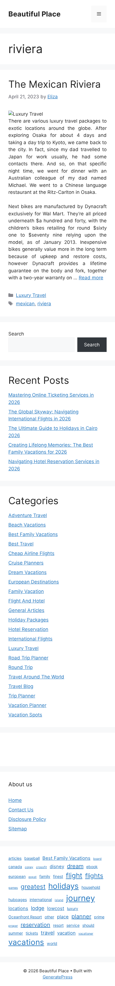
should (88, 925)
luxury (72, 908)
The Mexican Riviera (54, 84)
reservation (35, 924)
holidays (63, 886)
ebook (92, 866)
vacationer (85, 933)
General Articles (26, 610)
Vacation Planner (27, 705)
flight (74, 875)
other (49, 916)
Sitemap (17, 829)
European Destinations (33, 582)
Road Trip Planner (28, 658)
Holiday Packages (28, 620)
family (44, 876)
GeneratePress (58, 977)
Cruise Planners (26, 563)
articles (14, 858)
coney (29, 867)
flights (94, 875)
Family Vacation (26, 591)
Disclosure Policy (27, 819)
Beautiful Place (34, 14)
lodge (37, 908)
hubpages (17, 899)
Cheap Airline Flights (31, 553)
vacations (26, 942)
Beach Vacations (27, 525)
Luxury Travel (31, 295)
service (73, 925)
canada (15, 866)
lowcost (55, 908)
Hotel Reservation (28, 629)
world (52, 943)
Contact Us (20, 810)
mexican (25, 303)
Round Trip (20, 667)
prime (99, 916)
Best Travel (20, 544)
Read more (91, 277)
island (59, 900)
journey (80, 898)
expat (32, 877)
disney (57, 866)
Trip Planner (21, 696)
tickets (32, 933)
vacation (66, 933)
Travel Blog (20, 686)
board (97, 859)
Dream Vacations (27, 572)
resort (58, 925)
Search (16, 334)
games (13, 888)
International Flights (30, 639)
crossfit (41, 867)
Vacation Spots (25, 715)
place (63, 917)
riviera (44, 303)
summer (15, 933)
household (91, 887)
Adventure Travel (27, 515)
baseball (32, 858)
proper (13, 926)
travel (47, 933)
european (17, 876)
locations (18, 908)
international (41, 899)
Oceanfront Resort (25, 916)
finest (58, 876)
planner (81, 916)
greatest (33, 886)
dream (75, 866)
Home (15, 800)
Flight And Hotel (26, 601)
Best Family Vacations (33, 534)
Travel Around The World (36, 677)
